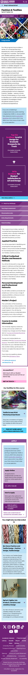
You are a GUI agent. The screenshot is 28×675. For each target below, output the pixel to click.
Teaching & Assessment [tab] (8, 208)
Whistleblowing (11, 656)
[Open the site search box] (24, 2)
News (10, 643)
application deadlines (15, 457)
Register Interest (8, 16)
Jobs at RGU (14, 651)
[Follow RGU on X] (4, 628)
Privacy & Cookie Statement (17, 653)
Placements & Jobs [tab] (7, 213)
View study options (7, 197)
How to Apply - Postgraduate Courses (12, 507)
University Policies (8, 645)
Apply (22, 16)
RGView (16, 643)
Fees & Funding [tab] (5, 222)
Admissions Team (14, 356)
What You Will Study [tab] (9, 203)
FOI (4, 656)
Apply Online (11, 486)
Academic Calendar (8, 638)
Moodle (11, 640)
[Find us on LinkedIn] (18, 628)
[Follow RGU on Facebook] (13, 628)
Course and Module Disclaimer (16, 333)
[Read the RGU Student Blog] (16, 632)
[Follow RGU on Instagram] (9, 628)
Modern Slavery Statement (9, 658)
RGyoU (18, 640)
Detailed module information (9, 361)
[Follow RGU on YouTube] (11, 632)
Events (24, 640)
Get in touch (8, 381)
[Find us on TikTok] (22, 628)
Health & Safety (20, 645)
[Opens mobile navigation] (26, 2)
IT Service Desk (21, 638)
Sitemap (4, 653)
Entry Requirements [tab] (7, 218)
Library (4, 640)
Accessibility (23, 658)
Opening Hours (21, 648)
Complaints (21, 656)
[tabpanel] (14, 295)
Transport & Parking (8, 648)
